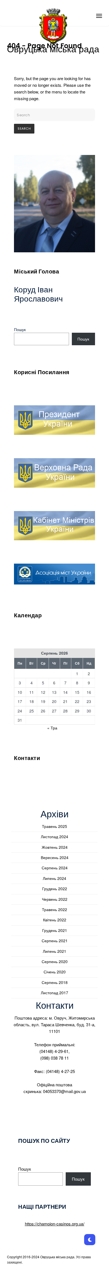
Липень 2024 (54, 878)
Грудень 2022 (54, 888)
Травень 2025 (54, 826)
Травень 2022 (54, 909)
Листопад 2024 (54, 836)
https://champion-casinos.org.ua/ (54, 1224)
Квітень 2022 (54, 919)
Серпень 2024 (55, 867)
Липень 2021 (54, 951)
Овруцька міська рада (53, 49)
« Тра (52, 728)
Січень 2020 (55, 972)
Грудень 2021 (54, 930)
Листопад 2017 (54, 992)
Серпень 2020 (55, 961)
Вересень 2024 (54, 857)
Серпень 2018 (55, 982)
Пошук (20, 329)
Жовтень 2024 (55, 847)
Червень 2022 (54, 899)
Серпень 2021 (55, 940)
